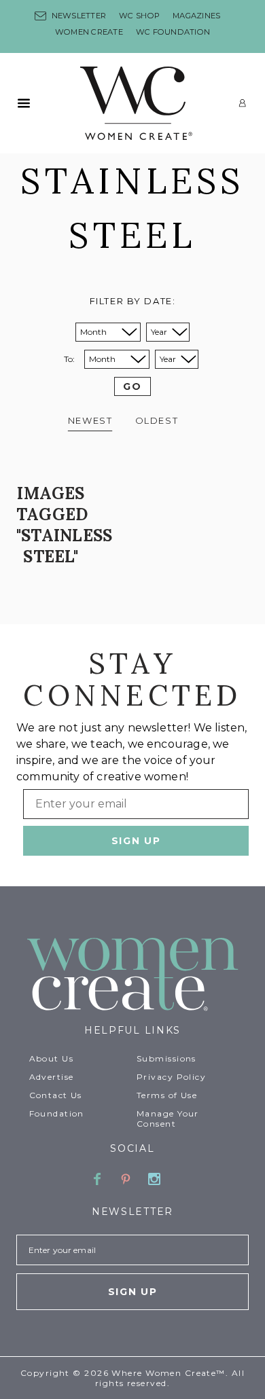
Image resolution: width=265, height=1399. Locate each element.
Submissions (166, 1058)
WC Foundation (173, 32)
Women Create (89, 32)
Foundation (56, 1113)
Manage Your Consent (168, 1118)
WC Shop (139, 15)
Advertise (51, 1077)
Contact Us (55, 1095)
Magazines (196, 15)
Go (132, 386)
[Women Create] (132, 975)
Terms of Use (167, 1095)
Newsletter (79, 15)
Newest (90, 420)
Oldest (156, 420)
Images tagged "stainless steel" (64, 525)
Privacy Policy (171, 1077)
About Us (51, 1058)
